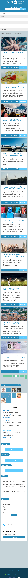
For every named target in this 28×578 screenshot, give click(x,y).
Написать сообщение (14, 570)
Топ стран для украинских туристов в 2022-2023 (12, 323)
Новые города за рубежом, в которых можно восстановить (14, 356)
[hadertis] (8, 395)
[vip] (8, 400)
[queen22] (19, 395)
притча (13, 491)
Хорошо (5, 507)
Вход (10, 7)
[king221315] (3, 395)
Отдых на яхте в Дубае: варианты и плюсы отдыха (13, 255)
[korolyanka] (3, 400)
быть (18, 493)
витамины (16, 489)
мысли (19, 491)
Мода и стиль (7, 420)
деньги (16, 484)
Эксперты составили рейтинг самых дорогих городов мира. (14, 187)
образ (10, 493)
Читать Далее (23, 67)
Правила (5, 491)
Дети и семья (6, 417)
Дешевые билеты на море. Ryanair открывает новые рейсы (12, 120)
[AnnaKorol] (19, 390)
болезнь (11, 489)
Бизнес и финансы (8, 434)
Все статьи (14, 460)
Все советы (14, 449)
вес (24, 491)
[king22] (3, 390)
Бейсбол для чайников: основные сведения (11, 288)
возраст (11, 484)
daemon (12, 481)
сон (14, 486)
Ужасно (5, 512)
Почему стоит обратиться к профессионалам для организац (13, 53)
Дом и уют (6, 410)
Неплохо (6, 509)
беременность (21, 484)
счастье (11, 486)
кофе (21, 486)
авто (4, 486)
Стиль (4, 484)
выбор (7, 484)
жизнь (7, 486)
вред (23, 486)
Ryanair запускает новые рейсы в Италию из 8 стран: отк (13, 154)
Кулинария (6, 427)
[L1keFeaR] (14, 395)
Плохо (5, 511)
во (12, 493)
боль (22, 491)
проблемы (17, 486)
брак (14, 484)
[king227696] (8, 390)
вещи (8, 489)
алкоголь (9, 491)
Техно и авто (6, 424)
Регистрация (18, 7)
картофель (21, 489)
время (16, 491)
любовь (23, 481)
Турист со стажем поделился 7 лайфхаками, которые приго (14, 221)
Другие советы (7, 437)
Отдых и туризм (7, 430)
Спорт (19, 481)
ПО (14, 493)
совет (6, 481)
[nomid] (14, 390)
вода (6, 489)
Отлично (6, 505)
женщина (16, 481)
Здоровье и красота (8, 414)
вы (16, 493)
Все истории (14, 471)
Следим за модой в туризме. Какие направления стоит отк (14, 86)
